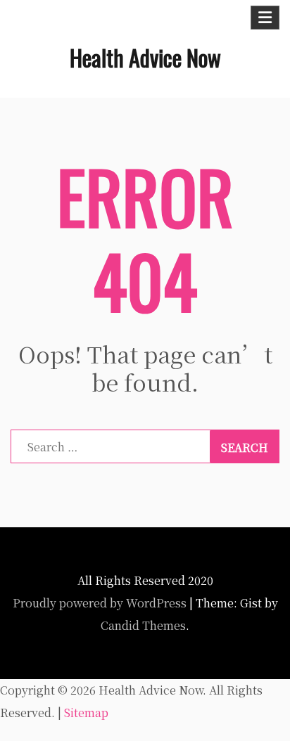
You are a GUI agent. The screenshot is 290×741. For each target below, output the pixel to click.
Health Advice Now (145, 57)
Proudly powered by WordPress (100, 603)
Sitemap (86, 712)
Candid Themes (143, 625)
